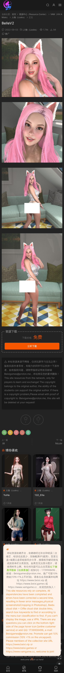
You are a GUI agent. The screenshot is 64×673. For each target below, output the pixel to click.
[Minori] (16, 524)
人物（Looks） (30, 29)
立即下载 (32, 346)
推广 (7, 33)
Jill (3, 443)
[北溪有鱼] (8, 5)
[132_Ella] (47, 470)
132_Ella (39, 495)
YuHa (6, 495)
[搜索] (47, 5)
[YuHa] (16, 470)
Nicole (58, 443)
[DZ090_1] (47, 524)
